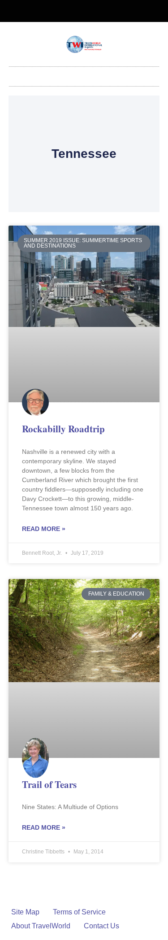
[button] (84, 74)
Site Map (25, 912)
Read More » (43, 528)
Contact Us (101, 926)
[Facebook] (76, 11)
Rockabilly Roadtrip (63, 428)
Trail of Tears (49, 784)
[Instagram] (91, 11)
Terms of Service (79, 912)
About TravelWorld (40, 926)
